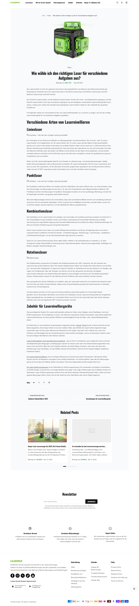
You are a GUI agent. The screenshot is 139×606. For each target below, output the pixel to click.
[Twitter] (23, 576)
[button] (64, 466)
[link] (34, 383)
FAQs (73, 567)
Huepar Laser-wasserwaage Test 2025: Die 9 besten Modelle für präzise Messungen (47, 446)
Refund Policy (116, 570)
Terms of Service (117, 581)
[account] (122, 2)
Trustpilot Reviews (97, 573)
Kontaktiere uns (76, 574)
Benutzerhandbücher (78, 577)
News (49, 15)
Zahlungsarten (76, 587)
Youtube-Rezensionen (99, 577)
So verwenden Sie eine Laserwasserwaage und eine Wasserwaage (88, 446)
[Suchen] (117, 2)
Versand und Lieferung (119, 577)
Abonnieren (91, 501)
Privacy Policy (116, 567)
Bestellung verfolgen (78, 570)
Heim (43, 15)
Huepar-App (95, 580)
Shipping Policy (116, 574)
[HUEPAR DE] (15, 2)
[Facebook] (12, 576)
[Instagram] (18, 576)
